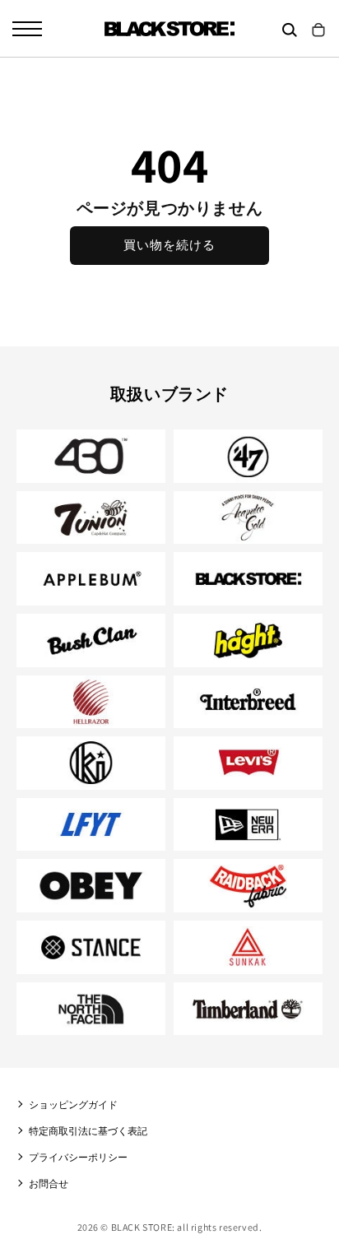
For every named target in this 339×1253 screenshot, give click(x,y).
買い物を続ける (169, 245)
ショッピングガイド (73, 1104)
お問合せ (48, 1183)
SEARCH (289, 29)
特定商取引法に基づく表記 (88, 1131)
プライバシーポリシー (78, 1157)
